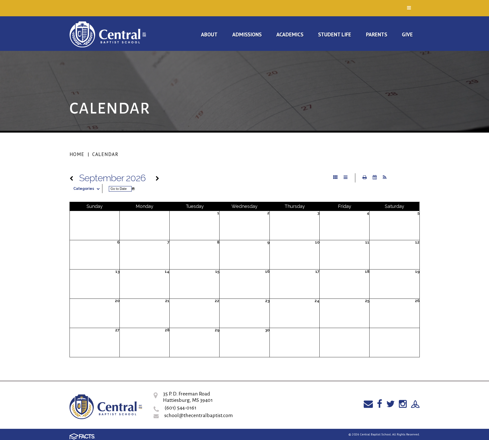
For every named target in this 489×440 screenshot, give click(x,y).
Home (77, 154)
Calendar (105, 154)
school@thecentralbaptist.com (198, 415)
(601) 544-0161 (180, 407)
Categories (83, 189)
